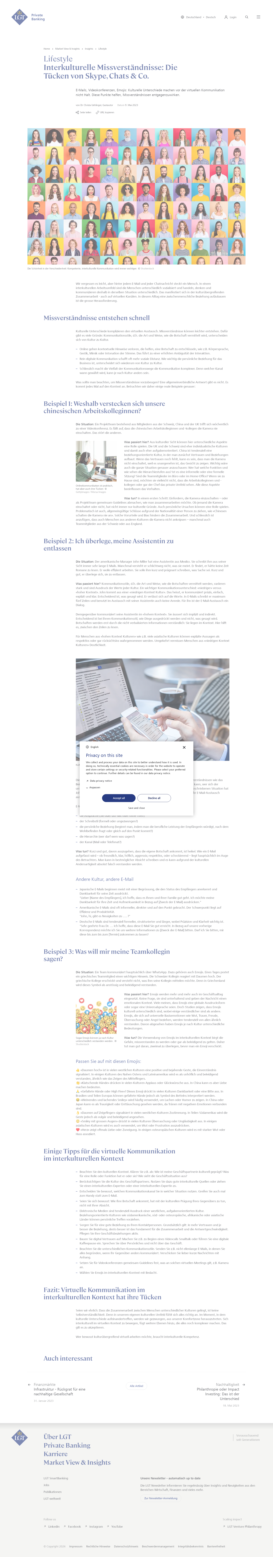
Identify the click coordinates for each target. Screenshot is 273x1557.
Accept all (119, 798)
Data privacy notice (101, 780)
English (95, 746)
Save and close (136, 808)
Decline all (154, 798)
